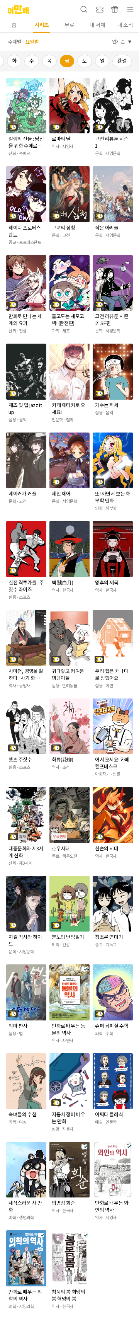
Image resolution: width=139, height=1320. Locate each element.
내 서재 (97, 25)
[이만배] (15, 9)
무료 (69, 25)
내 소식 (125, 25)
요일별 (32, 42)
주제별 (15, 42)
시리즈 (41, 25)
